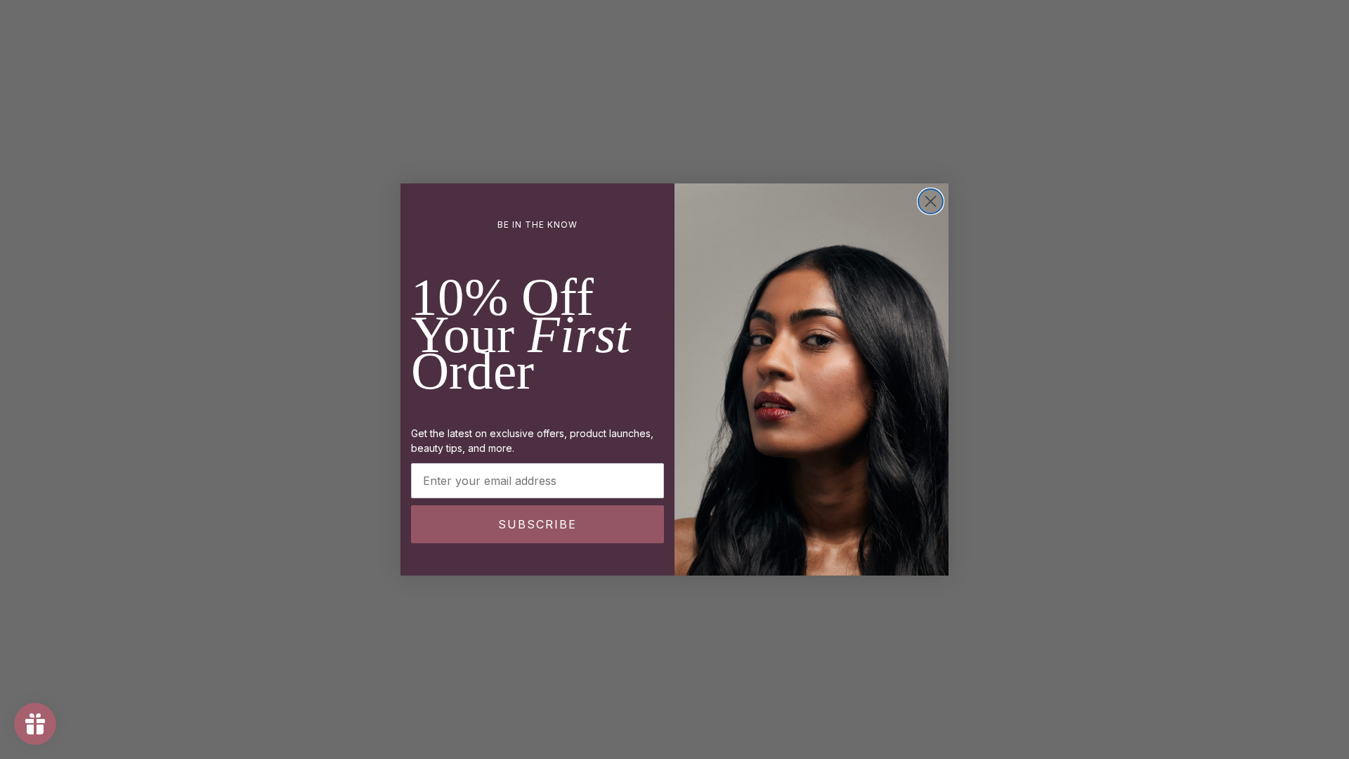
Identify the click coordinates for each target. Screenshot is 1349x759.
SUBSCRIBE (537, 524)
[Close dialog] (930, 201)
